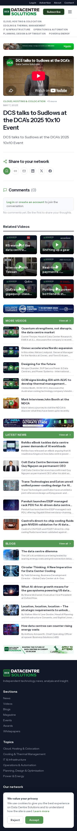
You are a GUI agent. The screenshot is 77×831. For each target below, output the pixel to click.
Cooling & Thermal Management (24, 25)
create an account (31, 202)
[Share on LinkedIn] (32, 171)
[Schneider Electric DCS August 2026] (38, 46)
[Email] (24, 171)
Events (7, 720)
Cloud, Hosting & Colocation (22, 21)
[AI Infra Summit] (38, 423)
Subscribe (54, 12)
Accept (34, 820)
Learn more (41, 811)
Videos (7, 703)
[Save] (6, 171)
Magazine (9, 715)
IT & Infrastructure (16, 29)
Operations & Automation (50, 29)
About (57, 2)
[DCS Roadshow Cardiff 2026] (38, 649)
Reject (15, 820)
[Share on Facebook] (50, 171)
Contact (69, 2)
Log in (32, 2)
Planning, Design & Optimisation (24, 33)
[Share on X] (41, 171)
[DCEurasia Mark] (38, 309)
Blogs (6, 709)
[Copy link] (15, 171)
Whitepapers (11, 731)
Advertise (45, 2)
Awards (8, 726)
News (6, 698)
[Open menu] (70, 12)
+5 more (52, 101)
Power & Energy (59, 33)
